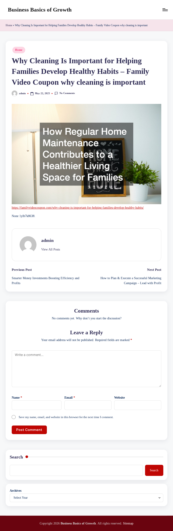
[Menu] (164, 9)
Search (16, 456)
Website (119, 397)
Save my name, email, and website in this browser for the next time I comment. (66, 417)
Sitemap (128, 523)
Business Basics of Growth (40, 9)
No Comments (67, 93)
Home (9, 25)
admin (47, 240)
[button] (50, 249)
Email (69, 397)
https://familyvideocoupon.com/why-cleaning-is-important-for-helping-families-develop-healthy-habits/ (78, 207)
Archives (15, 490)
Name (17, 397)
